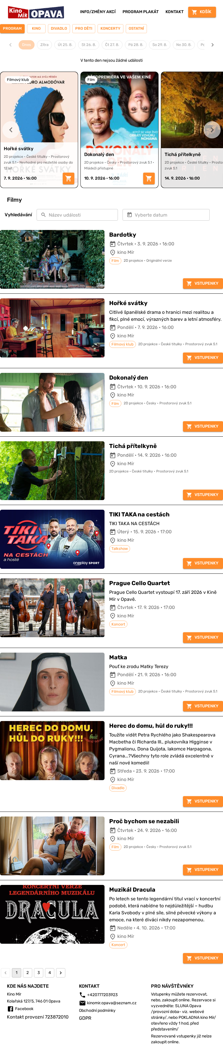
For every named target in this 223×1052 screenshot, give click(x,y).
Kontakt (175, 11)
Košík (205, 11)
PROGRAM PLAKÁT (141, 11)
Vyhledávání (18, 214)
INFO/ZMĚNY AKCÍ (98, 11)
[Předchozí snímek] (10, 130)
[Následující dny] (212, 45)
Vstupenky (206, 283)
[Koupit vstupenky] (68, 178)
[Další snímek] (212, 130)
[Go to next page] (60, 972)
